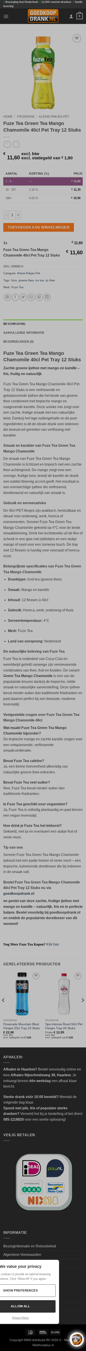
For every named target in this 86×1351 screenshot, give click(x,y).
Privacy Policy (20, 1317)
